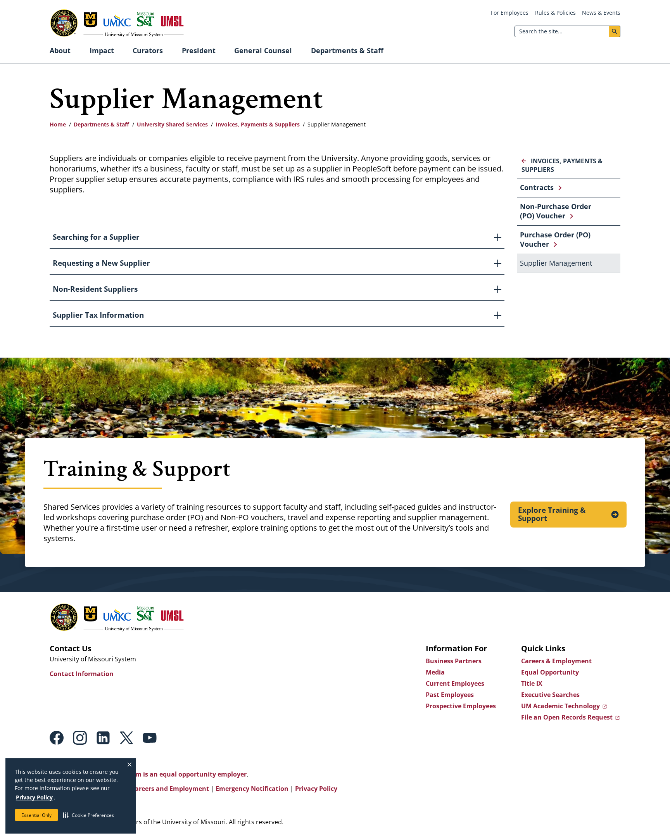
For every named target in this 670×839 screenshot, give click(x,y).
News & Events (601, 12)
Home (58, 124)
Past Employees (450, 694)
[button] (88, 815)
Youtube (150, 738)
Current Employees (455, 683)
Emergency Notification (252, 788)
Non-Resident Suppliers (95, 289)
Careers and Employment (170, 788)
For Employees (509, 12)
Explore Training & (551, 514)
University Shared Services (172, 124)
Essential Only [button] (36, 815)
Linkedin (103, 738)
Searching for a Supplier (96, 237)
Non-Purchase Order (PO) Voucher (555, 211)
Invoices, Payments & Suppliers (258, 124)
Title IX (531, 683)
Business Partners (454, 661)
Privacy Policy (34, 797)
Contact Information (82, 673)
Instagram (80, 738)
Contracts (537, 187)
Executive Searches (550, 694)
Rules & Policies (555, 12)
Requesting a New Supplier (101, 263)
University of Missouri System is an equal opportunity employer (148, 774)
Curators (148, 50)
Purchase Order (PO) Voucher (555, 239)
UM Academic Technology (560, 706)
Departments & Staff (347, 50)
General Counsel (263, 50)
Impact (102, 50)
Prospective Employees (461, 706)
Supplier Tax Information (98, 315)
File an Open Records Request (567, 717)
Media (435, 672)
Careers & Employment (556, 661)
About (60, 50)
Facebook (57, 738)
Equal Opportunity (550, 672)
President (199, 50)
